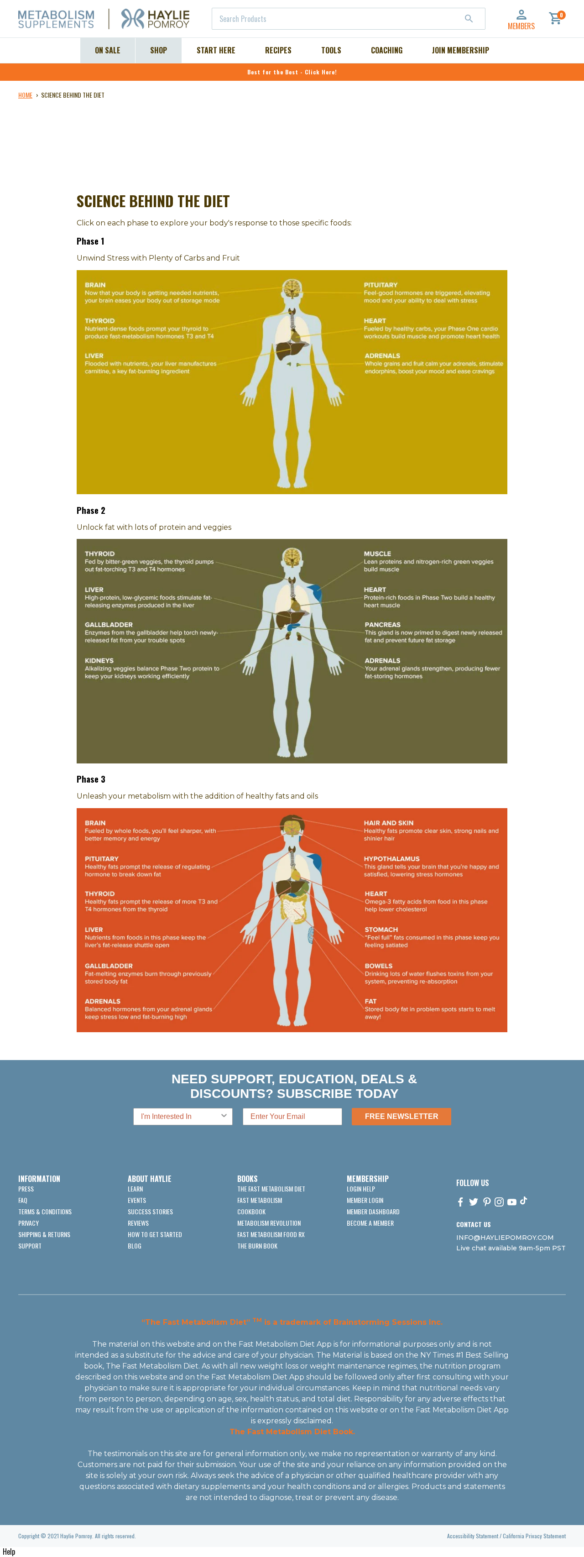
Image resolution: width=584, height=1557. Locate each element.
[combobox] (348, 19)
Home (25, 94)
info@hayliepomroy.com (505, 1237)
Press (26, 1188)
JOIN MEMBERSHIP (460, 50)
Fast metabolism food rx (271, 1234)
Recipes (278, 50)
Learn (135, 1188)
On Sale (107, 50)
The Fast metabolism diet (271, 1188)
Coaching (386, 50)
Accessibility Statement (472, 1536)
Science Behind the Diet (72, 94)
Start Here (216, 50)
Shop (158, 50)
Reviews (138, 1223)
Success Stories (150, 1211)
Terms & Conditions (45, 1211)
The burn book (257, 1245)
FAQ (22, 1200)
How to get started (155, 1234)
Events (137, 1200)
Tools (331, 50)
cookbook (251, 1211)
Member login (365, 1200)
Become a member (370, 1223)
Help (9, 1551)
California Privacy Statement (534, 1536)
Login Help (361, 1188)
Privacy (28, 1223)
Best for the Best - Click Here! (292, 72)
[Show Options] (224, 1116)
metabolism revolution (269, 1223)
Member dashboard (373, 1211)
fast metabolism (259, 1200)
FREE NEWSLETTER (401, 1116)
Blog (134, 1245)
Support (30, 1245)
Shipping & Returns (44, 1234)
